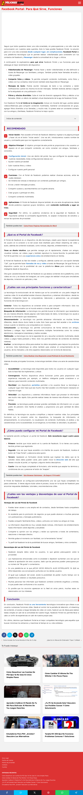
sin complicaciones (54, 52)
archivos (75, 322)
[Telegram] (31, 635)
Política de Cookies (7, 760)
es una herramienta (37, 604)
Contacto (4, 765)
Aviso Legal (5, 758)
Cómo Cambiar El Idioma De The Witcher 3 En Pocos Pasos (19, 778)
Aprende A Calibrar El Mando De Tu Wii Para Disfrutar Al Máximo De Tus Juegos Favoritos (28, 780)
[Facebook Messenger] (9, 635)
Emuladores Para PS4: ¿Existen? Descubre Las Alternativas (19, 784)
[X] (15, 635)
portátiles (36, 385)
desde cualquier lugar (37, 52)
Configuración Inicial (17, 156)
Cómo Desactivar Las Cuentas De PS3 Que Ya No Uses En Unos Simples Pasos (25, 775)
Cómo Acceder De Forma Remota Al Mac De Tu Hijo (19, 640)
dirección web (62, 460)
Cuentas (4, 767)
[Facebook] (4, 635)
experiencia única (33, 256)
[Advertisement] (41, 30)
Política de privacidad (8, 762)
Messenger (28, 57)
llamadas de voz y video (36, 263)
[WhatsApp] (26, 635)
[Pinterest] (20, 635)
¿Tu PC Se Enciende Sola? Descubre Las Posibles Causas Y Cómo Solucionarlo (25, 782)
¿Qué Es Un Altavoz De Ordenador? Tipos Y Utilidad (63, 640)
